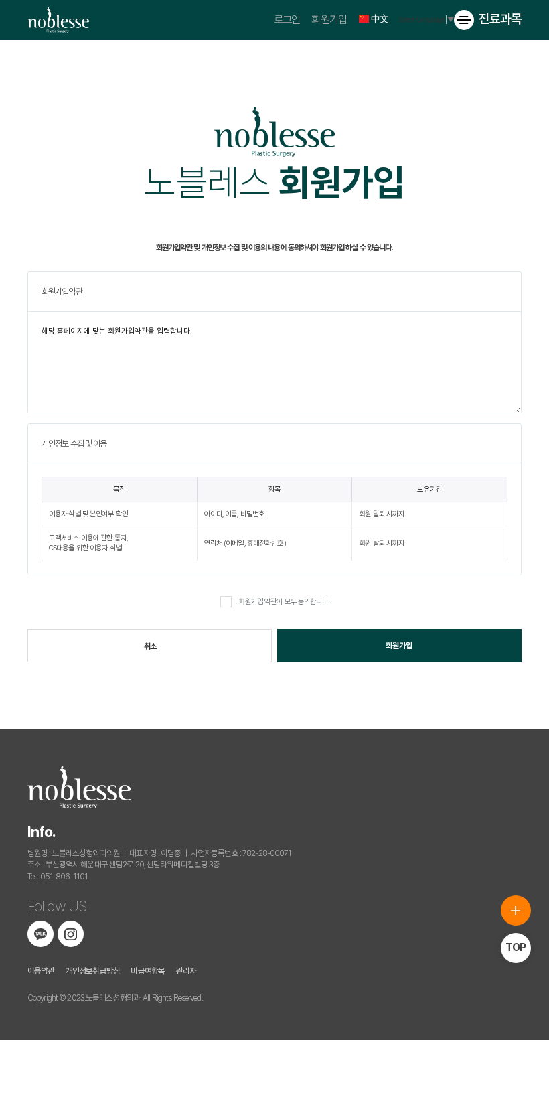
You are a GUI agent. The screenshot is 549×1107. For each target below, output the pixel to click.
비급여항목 (148, 971)
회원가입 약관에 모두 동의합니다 (283, 601)
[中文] (361, 18)
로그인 (287, 19)
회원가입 (328, 19)
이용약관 (40, 971)
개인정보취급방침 (93, 971)
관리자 (186, 971)
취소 (150, 646)
